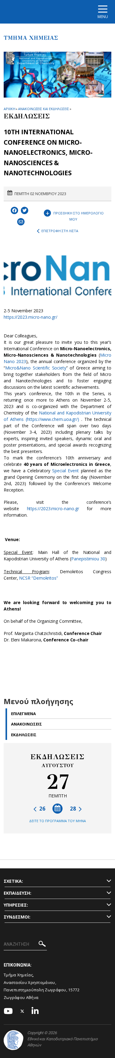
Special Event (65, 470)
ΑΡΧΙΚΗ (9, 108)
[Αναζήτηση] (42, 945)
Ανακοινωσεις (26, 724)
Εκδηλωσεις (23, 734)
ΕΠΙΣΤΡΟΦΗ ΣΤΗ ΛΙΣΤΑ (59, 230)
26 (41, 808)
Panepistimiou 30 (88, 559)
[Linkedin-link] (35, 1011)
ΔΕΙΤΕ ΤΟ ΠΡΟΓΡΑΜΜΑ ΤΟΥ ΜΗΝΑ (57, 821)
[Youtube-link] (8, 1011)
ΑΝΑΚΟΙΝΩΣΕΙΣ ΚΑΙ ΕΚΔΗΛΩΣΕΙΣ (43, 108)
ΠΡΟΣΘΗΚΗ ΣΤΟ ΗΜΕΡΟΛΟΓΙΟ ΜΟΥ (75, 214)
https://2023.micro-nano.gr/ (30, 317)
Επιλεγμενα (23, 713)
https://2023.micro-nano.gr (53, 508)
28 (73, 808)
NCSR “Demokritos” (38, 578)
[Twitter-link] (22, 1011)
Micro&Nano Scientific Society (35, 368)
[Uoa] (13, 1040)
